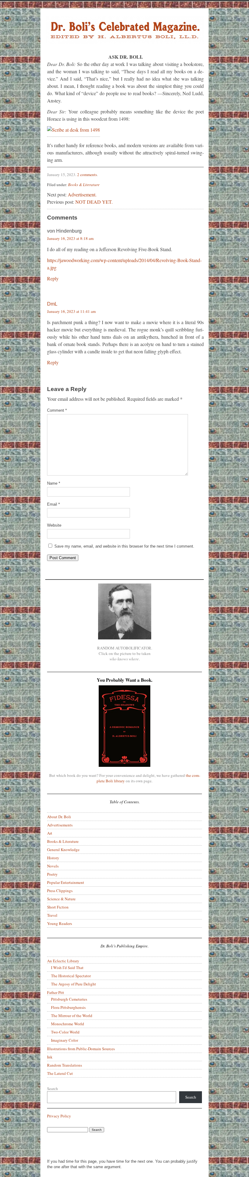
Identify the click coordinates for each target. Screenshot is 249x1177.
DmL (52, 303)
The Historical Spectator (71, 975)
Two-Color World (65, 1032)
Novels (53, 866)
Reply (53, 278)
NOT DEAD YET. (94, 202)
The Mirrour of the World (71, 1015)
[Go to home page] (124, 31)
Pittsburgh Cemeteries (69, 999)
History (53, 857)
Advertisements (60, 825)
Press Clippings (60, 890)
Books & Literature (84, 184)
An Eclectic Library (63, 961)
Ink (50, 1057)
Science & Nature (61, 899)
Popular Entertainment (65, 882)
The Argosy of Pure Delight (73, 984)
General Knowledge (63, 849)
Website (54, 525)
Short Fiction (58, 907)
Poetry (52, 874)
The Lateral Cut (60, 1073)
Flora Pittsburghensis (68, 1007)
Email (53, 504)
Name (53, 483)
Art (49, 833)
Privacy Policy (59, 1116)
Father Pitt (55, 992)
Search (52, 1088)
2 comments (87, 174)
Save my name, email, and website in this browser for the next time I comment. (124, 546)
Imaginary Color (64, 1040)
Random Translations (64, 1065)
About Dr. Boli (59, 816)
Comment (57, 410)
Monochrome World (67, 1023)
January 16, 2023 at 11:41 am (71, 311)
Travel (52, 915)
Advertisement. (82, 194)
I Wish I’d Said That (67, 967)
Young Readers (59, 923)
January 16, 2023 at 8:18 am (70, 238)
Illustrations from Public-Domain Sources (81, 1048)
